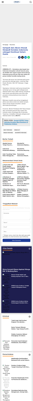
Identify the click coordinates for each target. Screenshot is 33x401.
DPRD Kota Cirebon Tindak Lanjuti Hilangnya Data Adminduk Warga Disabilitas (20, 286)
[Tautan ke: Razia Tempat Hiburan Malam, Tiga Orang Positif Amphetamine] (6, 329)
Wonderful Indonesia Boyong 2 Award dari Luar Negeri (23, 149)
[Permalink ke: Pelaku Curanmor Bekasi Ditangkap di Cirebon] (23, 190)
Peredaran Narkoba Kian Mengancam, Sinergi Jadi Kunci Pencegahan (19, 391)
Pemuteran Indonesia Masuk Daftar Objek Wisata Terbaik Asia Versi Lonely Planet (23, 154)
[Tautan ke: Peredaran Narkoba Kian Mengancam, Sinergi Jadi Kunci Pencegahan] (6, 395)
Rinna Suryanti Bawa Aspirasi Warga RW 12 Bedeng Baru (16, 270)
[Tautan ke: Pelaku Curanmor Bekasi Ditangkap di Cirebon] (6, 336)
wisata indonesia (8, 132)
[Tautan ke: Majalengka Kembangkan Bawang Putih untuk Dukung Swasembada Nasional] (6, 360)
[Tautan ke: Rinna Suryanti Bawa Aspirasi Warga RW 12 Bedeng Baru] (16, 259)
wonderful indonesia (20, 132)
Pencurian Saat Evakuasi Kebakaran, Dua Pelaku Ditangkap (19, 341)
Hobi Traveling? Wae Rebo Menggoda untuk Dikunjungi (9, 154)
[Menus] (2, 2)
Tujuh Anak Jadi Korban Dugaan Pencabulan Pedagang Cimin (8, 172)
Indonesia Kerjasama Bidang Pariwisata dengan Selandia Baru (9, 149)
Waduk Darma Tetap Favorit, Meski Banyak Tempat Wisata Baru (8, 144)
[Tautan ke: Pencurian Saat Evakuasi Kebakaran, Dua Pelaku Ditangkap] (6, 345)
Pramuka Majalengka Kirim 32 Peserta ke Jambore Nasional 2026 (20, 378)
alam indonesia (8, 130)
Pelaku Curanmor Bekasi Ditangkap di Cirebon (23, 195)
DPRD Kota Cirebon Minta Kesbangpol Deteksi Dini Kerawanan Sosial (19, 302)
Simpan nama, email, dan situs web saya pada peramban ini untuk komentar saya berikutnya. (16, 236)
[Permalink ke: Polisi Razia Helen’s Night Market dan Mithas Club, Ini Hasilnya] (9, 190)
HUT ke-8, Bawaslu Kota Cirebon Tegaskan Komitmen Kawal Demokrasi (23, 184)
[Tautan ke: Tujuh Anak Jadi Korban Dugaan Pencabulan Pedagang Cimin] (6, 322)
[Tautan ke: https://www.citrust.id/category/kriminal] (30, 317)
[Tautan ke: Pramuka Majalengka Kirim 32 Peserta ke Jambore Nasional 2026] (6, 382)
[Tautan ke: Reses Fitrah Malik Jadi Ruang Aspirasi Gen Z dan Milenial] (6, 278)
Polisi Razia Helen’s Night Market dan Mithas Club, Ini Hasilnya (9, 195)
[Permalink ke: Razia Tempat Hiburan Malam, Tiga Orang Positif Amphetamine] (23, 167)
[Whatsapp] (28, 57)
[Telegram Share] (25, 57)
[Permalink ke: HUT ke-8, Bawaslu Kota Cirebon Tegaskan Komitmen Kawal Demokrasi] (23, 179)
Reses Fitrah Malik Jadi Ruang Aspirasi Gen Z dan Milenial (19, 275)
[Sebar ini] (19, 57)
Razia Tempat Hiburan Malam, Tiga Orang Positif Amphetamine (23, 172)
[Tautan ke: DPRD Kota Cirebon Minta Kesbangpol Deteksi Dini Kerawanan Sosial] (6, 306)
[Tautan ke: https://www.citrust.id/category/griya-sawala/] (30, 249)
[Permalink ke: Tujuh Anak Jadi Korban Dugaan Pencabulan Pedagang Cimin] (9, 167)
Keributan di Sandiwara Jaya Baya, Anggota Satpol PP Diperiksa (9, 184)
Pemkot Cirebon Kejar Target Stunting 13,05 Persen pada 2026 (20, 366)
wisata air (17, 130)
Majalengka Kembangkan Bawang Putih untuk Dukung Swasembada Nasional (20, 359)
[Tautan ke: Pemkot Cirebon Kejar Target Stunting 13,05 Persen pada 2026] (6, 370)
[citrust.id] (16, 2)
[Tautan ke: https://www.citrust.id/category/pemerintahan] (30, 355)
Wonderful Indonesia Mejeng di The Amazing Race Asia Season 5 (23, 144)
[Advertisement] (16, 22)
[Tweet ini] (22, 57)
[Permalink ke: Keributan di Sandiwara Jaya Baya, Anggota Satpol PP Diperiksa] (9, 179)
